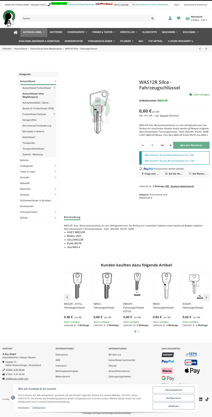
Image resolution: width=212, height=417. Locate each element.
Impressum (61, 365)
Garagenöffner (30, 119)
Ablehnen (174, 406)
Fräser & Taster (27, 171)
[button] (170, 18)
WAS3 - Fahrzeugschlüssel (104, 305)
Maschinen (25, 188)
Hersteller (24, 177)
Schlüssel (24, 194)
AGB (58, 360)
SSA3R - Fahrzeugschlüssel (193, 305)
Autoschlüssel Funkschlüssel (37, 87)
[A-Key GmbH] (9, 18)
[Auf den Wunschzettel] (87, 276)
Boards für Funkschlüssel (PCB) (38, 108)
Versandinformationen (119, 371)
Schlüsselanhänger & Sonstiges (35, 200)
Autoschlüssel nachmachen (121, 360)
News (176, 4)
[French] (99, 5)
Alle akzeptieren (173, 390)
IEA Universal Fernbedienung (37, 125)
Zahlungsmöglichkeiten (119, 376)
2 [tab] (138, 331)
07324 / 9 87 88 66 (15, 369)
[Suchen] (152, 18)
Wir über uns (114, 354)
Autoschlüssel (27, 81)
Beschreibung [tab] (72, 217)
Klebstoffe (25, 183)
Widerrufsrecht (63, 376)
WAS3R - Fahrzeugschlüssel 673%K (133, 307)
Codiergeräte (26, 165)
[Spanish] (111, 5)
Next (206, 297)
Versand (164, 115)
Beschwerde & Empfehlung (195, 4)
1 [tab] (135, 331)
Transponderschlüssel (33, 148)
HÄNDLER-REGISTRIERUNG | (82, 4)
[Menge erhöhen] (170, 145)
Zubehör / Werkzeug (33, 154)
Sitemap (112, 365)
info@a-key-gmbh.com (17, 378)
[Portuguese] (106, 5)
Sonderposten (27, 206)
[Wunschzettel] (178, 18)
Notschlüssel (29, 137)
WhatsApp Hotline (59, 3)
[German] (101, 5)
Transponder (29, 142)
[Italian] (104, 5)
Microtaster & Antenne (33, 131)
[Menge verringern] (142, 145)
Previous (67, 297)
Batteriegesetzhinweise (67, 371)
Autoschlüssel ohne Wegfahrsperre (33, 95)
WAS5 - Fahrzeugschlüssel (163, 305)
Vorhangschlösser (29, 211)
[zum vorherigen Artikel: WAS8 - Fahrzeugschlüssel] (200, 48)
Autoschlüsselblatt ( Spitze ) (36, 102)
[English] (96, 5)
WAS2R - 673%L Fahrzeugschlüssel (74, 305)
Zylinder (24, 217)
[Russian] (109, 5)
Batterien (24, 160)
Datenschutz (62, 354)
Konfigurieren (173, 398)
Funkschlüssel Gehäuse (34, 114)
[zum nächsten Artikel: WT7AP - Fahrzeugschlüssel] (206, 48)
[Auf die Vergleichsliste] (80, 276)
